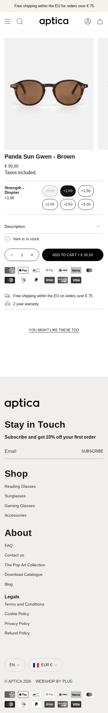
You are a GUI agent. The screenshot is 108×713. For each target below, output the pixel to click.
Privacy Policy (17, 623)
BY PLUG (64, 681)
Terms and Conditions (24, 604)
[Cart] (100, 21)
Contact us (14, 555)
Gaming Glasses (20, 505)
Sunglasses (15, 496)
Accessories (15, 515)
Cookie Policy (17, 613)
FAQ (9, 545)
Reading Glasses (20, 486)
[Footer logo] (22, 404)
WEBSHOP (45, 681)
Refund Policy (17, 633)
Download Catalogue (24, 574)
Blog (9, 584)
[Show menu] (7, 21)
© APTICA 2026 (18, 681)
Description (15, 226)
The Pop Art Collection (25, 565)
